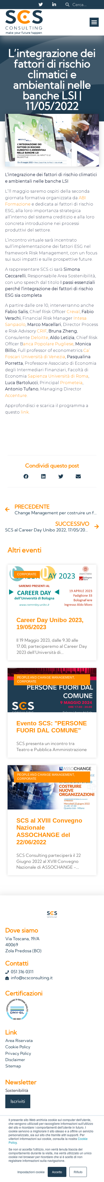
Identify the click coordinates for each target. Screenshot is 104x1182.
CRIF (42, 331)
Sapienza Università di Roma (58, 376)
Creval (73, 311)
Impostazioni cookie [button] (31, 1172)
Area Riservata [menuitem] (19, 1040)
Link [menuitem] (11, 1032)
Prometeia (71, 382)
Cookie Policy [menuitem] (17, 1046)
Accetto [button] (57, 1172)
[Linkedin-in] (54, 4)
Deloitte (39, 337)
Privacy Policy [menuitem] (18, 1053)
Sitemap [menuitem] (13, 1065)
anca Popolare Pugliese (48, 344)
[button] (94, 22)
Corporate (26, 574)
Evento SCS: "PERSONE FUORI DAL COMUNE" (51, 727)
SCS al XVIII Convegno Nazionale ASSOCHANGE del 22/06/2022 (49, 831)
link (25, 412)
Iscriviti (18, 1101)
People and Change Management (45, 677)
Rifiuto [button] (78, 1172)
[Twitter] (40, 4)
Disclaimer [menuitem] (15, 1059)
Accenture (16, 395)
